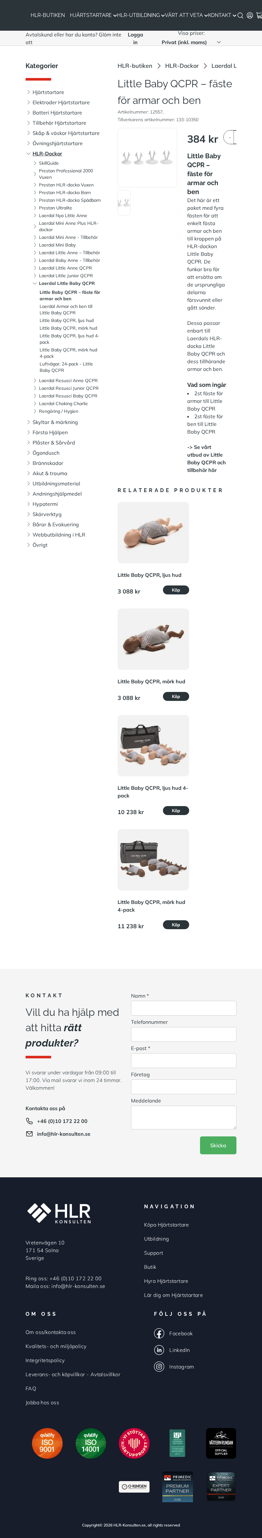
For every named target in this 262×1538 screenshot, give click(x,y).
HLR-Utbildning (138, 15)
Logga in (135, 38)
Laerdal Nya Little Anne (63, 215)
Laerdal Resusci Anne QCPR (68, 380)
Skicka (218, 1145)
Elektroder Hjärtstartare (61, 102)
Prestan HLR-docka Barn (65, 192)
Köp (176, 590)
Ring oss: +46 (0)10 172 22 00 (64, 1278)
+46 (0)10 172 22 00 (62, 1121)
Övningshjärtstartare (58, 143)
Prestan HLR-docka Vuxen (66, 185)
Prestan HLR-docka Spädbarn (70, 200)
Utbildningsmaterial (56, 483)
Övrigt (40, 545)
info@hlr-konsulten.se (63, 1134)
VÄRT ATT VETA (184, 15)
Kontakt (219, 15)
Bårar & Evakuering (56, 524)
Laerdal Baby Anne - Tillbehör (69, 260)
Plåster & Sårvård (54, 442)
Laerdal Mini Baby (57, 245)
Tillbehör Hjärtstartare (59, 123)
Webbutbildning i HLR (59, 534)
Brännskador (48, 463)
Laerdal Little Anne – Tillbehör (69, 252)
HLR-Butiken (48, 15)
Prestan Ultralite (55, 208)
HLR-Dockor (47, 153)
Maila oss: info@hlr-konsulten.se (65, 1286)
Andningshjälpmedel (57, 493)
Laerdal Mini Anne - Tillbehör (68, 237)
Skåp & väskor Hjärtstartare (66, 133)
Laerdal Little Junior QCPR (66, 276)
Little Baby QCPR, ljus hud (67, 320)
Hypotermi (45, 504)
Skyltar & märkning (55, 422)
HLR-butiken (135, 65)
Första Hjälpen (50, 432)
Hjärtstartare (91, 15)
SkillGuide (49, 163)
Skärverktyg (47, 514)
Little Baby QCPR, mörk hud (68, 328)
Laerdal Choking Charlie (63, 403)
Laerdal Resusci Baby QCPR (68, 396)
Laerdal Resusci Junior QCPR (69, 388)
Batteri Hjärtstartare (57, 112)
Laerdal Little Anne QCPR (65, 268)
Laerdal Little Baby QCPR (67, 283)
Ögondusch (46, 453)
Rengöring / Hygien (58, 411)
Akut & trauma (50, 473)
